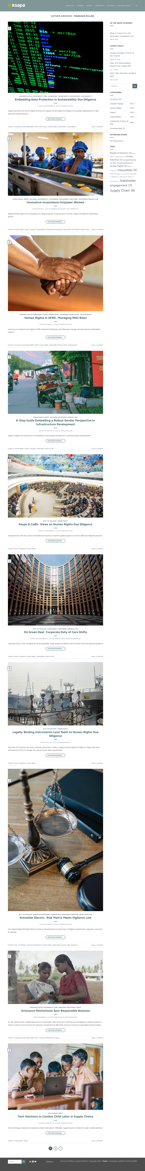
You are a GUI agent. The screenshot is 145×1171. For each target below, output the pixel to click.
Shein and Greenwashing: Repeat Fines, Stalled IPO (120, 64)
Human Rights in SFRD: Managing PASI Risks (55, 317)
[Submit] (135, 86)
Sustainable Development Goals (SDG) (63, 199)
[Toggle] (135, 103)
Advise (80, 6)
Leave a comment (97, 126)
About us (70, 6)
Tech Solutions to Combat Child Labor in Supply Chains (55, 1116)
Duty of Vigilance (50, 521)
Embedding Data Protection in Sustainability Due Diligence (55, 99)
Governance (53, 96)
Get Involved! (124, 6)
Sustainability (86, 96)
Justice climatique (116, 173)
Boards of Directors (121, 153)
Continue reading (56, 119)
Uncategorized (86, 314)
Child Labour (53, 1113)
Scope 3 (131, 176)
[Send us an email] (30, 1162)
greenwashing (126, 163)
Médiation (115, 176)
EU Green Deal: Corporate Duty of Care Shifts (55, 632)
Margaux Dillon (84, 16)
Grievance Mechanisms (41, 914)
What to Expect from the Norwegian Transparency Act (122, 34)
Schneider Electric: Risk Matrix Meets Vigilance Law (55, 917)
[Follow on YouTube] (35, 1162)
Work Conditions (85, 914)
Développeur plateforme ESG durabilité (123, 1161)
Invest (89, 6)
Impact (26, 199)
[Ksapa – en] (16, 6)
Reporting (123, 176)
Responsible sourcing (70, 914)
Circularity (114, 99)
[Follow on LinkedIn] (33, 1162)
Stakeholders (75, 96)
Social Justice (114, 181)
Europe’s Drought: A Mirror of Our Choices (122, 54)
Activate (110, 6)
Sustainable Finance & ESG (88, 199)
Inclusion (33, 199)
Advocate (99, 6)
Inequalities (127, 170)
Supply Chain (122, 190)
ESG (116, 163)
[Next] (61, 1148)
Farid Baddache (75, 638)
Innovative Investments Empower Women (55, 202)
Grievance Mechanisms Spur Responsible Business (55, 1010)
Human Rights (63, 96)
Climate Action (120, 156)
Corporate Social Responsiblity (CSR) (33, 96)
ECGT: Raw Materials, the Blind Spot (123, 74)
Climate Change (116, 104)
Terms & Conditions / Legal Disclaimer (74, 1161)
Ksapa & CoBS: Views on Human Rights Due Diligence (55, 524)
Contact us (49, 1162)
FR (136, 5)
